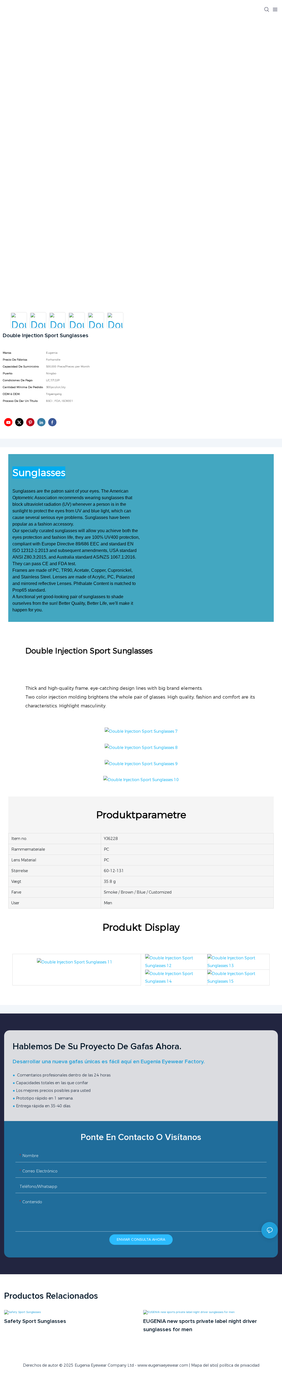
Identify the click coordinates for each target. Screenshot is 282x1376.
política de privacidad (239, 1365)
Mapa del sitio (204, 1365)
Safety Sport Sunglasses (35, 1321)
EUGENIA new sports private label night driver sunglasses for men (200, 1325)
